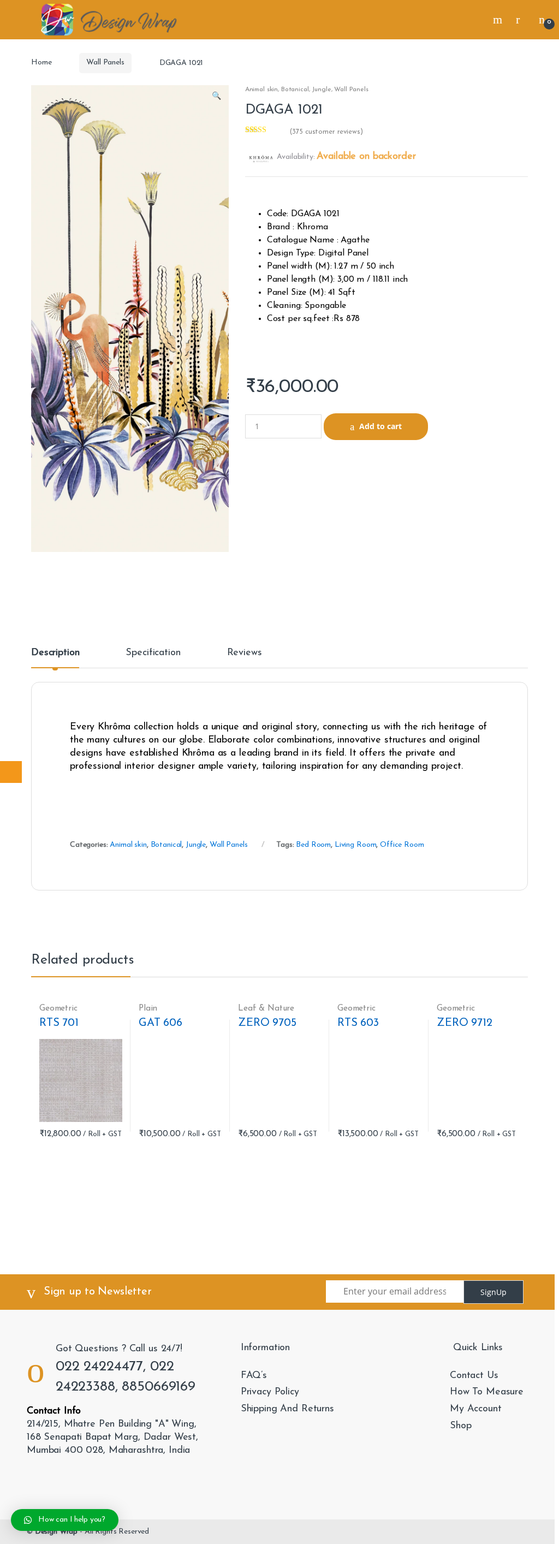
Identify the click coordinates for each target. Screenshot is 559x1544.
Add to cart (380, 426)
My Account (476, 1409)
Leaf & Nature (266, 1008)
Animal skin (261, 89)
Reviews (244, 653)
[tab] (55, 658)
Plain (148, 1008)
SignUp (493, 1292)
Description (55, 653)
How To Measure (487, 1392)
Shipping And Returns (287, 1409)
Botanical (295, 89)
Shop (460, 1426)
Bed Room (313, 845)
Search (499, 20)
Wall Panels (105, 62)
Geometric (58, 1008)
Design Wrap (56, 1532)
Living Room (355, 845)
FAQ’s (254, 1376)
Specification (153, 653)
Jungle (321, 89)
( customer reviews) (326, 131)
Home (41, 62)
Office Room (402, 845)
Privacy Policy (270, 1392)
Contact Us (474, 1376)
